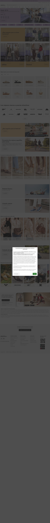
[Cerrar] (36, 249)
